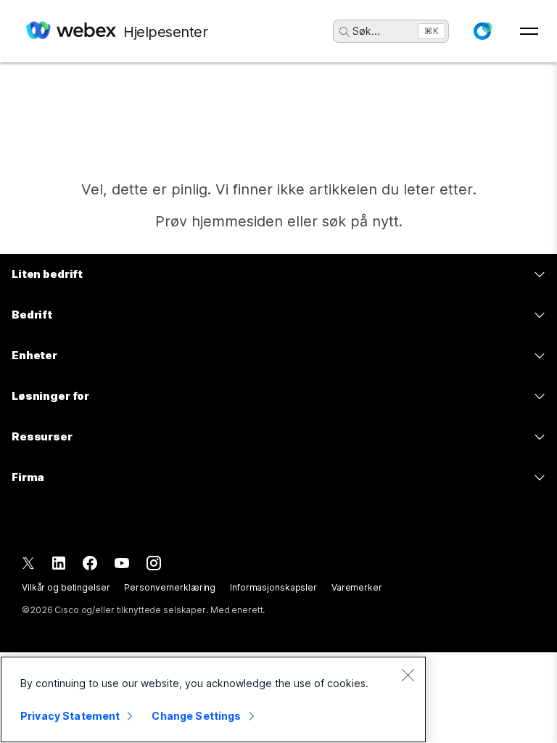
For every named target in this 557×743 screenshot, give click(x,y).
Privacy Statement (70, 716)
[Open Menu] (529, 31)
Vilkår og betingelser (66, 587)
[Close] (407, 675)
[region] (213, 699)
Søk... (366, 31)
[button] (482, 31)
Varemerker (356, 587)
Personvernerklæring (169, 587)
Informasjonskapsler (273, 587)
